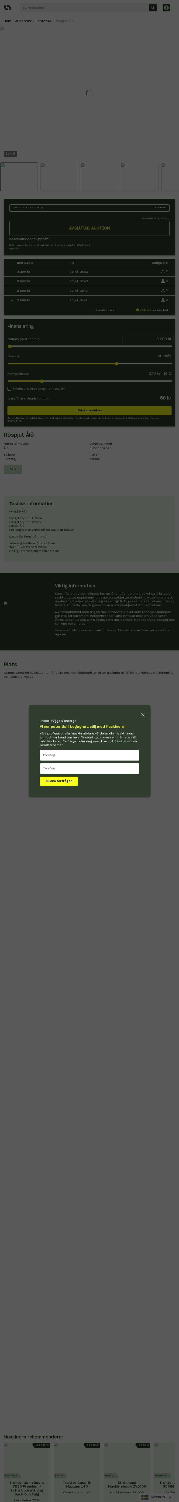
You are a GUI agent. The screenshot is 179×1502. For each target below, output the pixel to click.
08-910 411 (123, 741)
